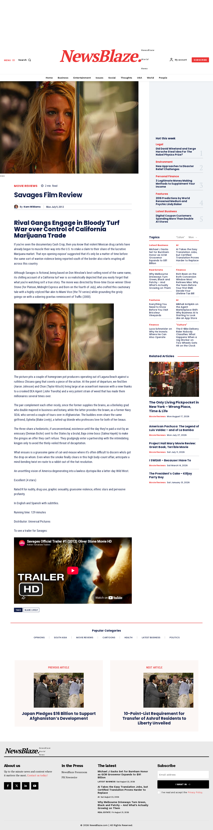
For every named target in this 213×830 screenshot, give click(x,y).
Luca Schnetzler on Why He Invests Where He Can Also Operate (160, 333)
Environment (164, 162)
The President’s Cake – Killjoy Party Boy (170, 475)
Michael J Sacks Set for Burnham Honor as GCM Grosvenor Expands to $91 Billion (159, 256)
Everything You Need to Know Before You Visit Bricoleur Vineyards (158, 309)
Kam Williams (32, 206)
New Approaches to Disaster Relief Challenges (175, 167)
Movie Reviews (26, 186)
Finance (181, 270)
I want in (181, 784)
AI (177, 245)
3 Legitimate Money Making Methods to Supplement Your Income (175, 183)
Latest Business (166, 211)
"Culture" (180, 237)
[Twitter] (16, 785)
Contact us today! (37, 775)
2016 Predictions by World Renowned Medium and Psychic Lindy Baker (173, 201)
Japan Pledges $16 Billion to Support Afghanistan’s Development (59, 716)
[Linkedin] (25, 785)
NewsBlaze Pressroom (74, 772)
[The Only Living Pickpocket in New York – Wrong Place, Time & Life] (174, 379)
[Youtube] (34, 785)
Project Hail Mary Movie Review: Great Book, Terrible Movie (172, 445)
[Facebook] (7, 785)
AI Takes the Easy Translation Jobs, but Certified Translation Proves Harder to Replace (123, 789)
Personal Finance (167, 176)
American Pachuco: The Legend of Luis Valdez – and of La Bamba (174, 428)
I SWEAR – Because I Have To (170, 460)
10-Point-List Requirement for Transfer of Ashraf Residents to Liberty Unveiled (154, 718)
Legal (159, 144)
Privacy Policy (195, 792)
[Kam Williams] (17, 207)
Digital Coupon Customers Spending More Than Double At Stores (174, 218)
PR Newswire (69, 777)
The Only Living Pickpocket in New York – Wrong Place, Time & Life (174, 406)
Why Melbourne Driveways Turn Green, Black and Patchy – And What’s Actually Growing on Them (160, 281)
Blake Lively (31, 610)
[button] (25, 59)
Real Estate (156, 270)
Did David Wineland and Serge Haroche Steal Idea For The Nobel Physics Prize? (176, 151)
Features (162, 194)
